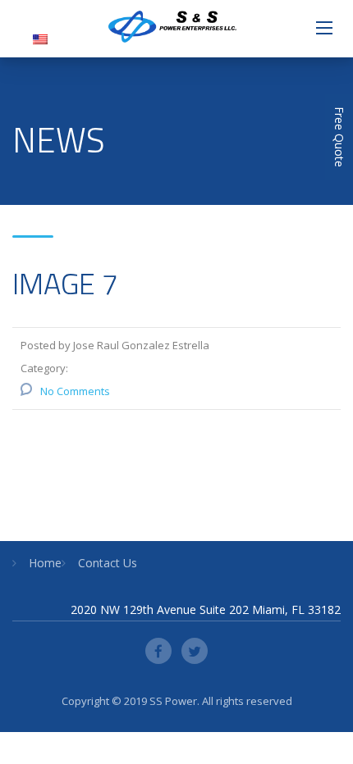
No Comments (75, 391)
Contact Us (107, 563)
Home (45, 563)
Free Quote (339, 137)
